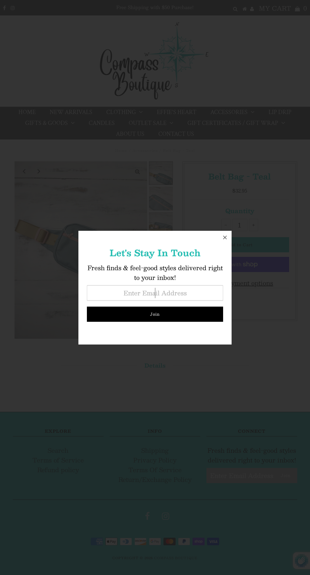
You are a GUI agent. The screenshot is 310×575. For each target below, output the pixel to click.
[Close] (225, 237)
